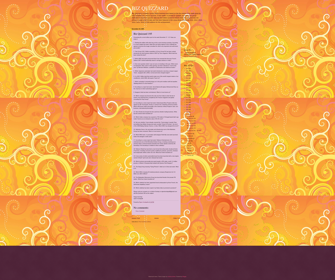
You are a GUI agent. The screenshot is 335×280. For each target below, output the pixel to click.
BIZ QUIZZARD (150, 8)
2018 (187, 87)
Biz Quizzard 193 (191, 125)
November (190, 133)
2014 (187, 97)
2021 (187, 80)
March (189, 153)
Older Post (177, 218)
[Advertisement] (140, 234)
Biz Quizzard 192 (191, 128)
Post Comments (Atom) (145, 221)
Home (156, 218)
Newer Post (136, 218)
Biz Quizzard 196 (191, 118)
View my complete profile (190, 56)
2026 (187, 68)
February (189, 155)
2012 (187, 102)
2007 (187, 114)
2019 (187, 85)
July (188, 143)
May (188, 148)
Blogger (184, 276)
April (188, 150)
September (190, 138)
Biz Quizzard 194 (191, 123)
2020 (187, 83)
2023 (187, 75)
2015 (187, 95)
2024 (187, 73)
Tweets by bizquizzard (189, 60)
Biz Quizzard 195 (191, 121)
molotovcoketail (172, 276)
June (188, 145)
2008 (187, 112)
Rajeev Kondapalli (191, 52)
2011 (187, 104)
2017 (187, 90)
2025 (187, 71)
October (189, 136)
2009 (187, 109)
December (190, 116)
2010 (187, 107)
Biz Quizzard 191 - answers (194, 130)
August (189, 141)
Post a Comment (140, 211)
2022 (187, 78)
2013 (187, 100)
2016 (187, 92)
